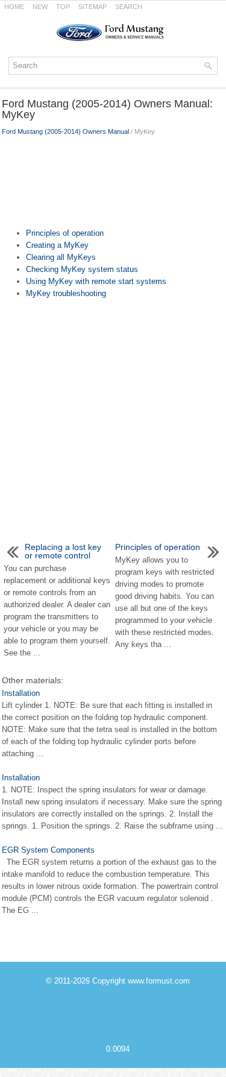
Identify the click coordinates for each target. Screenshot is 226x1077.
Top (63, 6)
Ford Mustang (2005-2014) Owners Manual (65, 131)
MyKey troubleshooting (66, 293)
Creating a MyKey (57, 245)
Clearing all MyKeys (61, 257)
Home (14, 6)
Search (128, 6)
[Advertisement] (113, 179)
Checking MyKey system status (82, 269)
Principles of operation (65, 233)
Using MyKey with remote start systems (96, 281)
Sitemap (92, 6)
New (40, 6)
